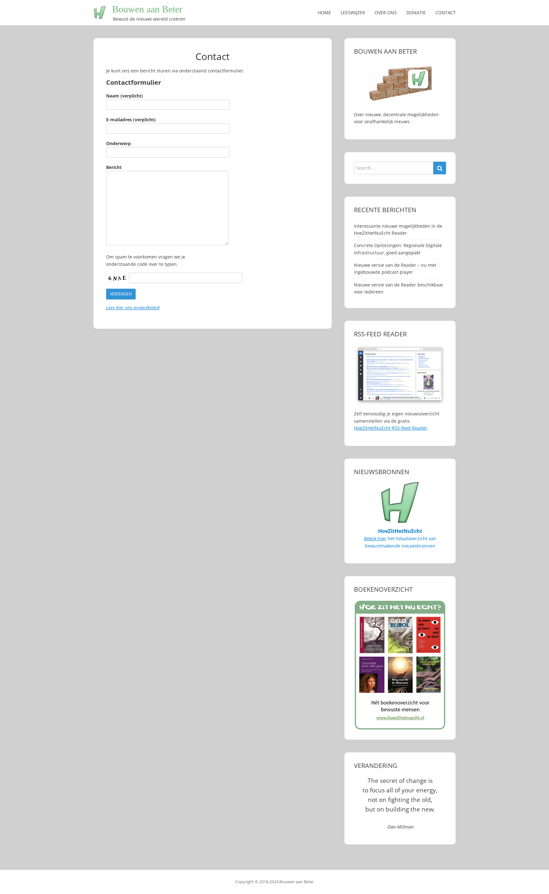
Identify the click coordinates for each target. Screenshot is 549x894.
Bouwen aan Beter (147, 9)
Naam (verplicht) (124, 96)
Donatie (416, 13)
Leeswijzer (353, 13)
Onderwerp (118, 143)
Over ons (386, 13)
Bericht (114, 167)
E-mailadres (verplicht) (131, 120)
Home (324, 13)
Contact (445, 13)
